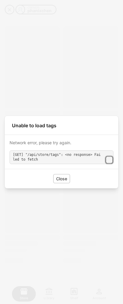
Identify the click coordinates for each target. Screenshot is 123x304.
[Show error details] (109, 159)
